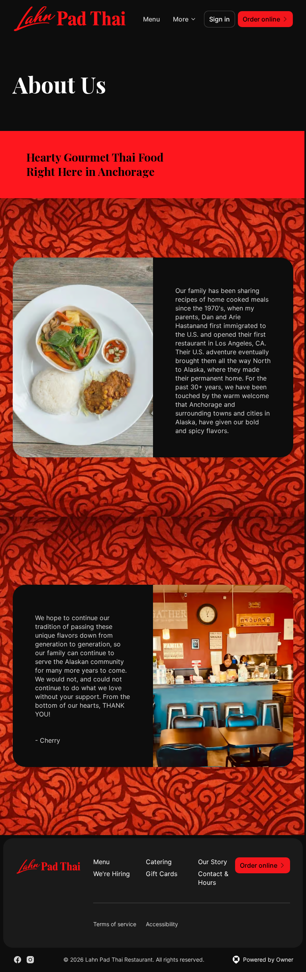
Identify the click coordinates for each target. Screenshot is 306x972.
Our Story (212, 862)
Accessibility (162, 924)
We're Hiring (111, 874)
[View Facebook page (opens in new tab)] (17, 959)
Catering (159, 862)
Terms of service (114, 924)
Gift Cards (161, 874)
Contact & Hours (213, 878)
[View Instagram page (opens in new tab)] (30, 959)
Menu (151, 19)
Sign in (219, 19)
